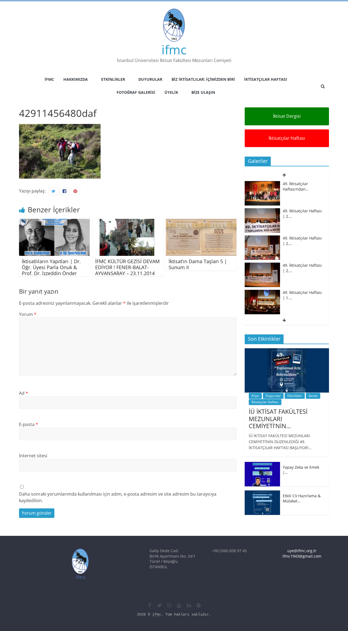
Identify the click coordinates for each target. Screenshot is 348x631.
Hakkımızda (75, 79)
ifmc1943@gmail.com (301, 556)
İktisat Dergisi (287, 116)
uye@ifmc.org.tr (301, 550)
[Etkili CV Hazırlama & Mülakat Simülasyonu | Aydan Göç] (262, 493)
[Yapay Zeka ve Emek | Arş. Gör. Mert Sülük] (262, 464)
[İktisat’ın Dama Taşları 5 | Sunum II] (201, 222)
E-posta (28, 424)
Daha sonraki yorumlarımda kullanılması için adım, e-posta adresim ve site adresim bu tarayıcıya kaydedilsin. (117, 497)
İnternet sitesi (33, 456)
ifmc (174, 49)
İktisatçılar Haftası (265, 79)
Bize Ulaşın (203, 92)
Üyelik (171, 92)
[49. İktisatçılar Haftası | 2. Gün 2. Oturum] (262, 211)
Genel (313, 395)
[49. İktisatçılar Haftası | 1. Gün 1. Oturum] (262, 292)
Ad (23, 393)
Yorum (27, 314)
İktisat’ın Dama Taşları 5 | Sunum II (198, 264)
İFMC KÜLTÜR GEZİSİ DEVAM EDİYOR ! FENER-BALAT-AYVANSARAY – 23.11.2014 (127, 267)
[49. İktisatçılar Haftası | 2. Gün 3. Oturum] (262, 183)
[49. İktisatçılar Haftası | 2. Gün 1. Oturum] (262, 238)
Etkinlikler (113, 79)
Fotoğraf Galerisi (136, 92)
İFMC (49, 79)
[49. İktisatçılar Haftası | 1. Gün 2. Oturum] (262, 265)
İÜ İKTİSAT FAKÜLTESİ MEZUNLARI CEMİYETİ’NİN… (278, 418)
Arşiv (255, 395)
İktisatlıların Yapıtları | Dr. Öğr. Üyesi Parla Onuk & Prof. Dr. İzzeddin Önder (51, 267)
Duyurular (150, 79)
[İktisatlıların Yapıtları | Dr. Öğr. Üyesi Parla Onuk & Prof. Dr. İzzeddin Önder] (54, 222)
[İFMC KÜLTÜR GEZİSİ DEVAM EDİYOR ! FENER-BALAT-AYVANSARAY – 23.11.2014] (127, 222)
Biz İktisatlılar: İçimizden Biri (203, 79)
